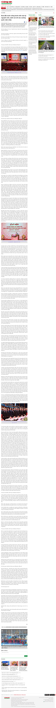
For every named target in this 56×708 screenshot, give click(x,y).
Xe (49, 6)
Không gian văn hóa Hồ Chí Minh (37, 8)
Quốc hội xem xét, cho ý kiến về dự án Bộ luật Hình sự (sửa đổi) (33, 43)
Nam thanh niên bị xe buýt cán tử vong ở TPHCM (46, 57)
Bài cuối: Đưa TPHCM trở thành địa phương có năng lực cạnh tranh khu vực (32, 47)
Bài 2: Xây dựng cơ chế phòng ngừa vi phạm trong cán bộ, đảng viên (32, 33)
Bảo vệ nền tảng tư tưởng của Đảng (49, 9)
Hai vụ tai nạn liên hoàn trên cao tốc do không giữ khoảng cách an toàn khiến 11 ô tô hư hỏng (46, 51)
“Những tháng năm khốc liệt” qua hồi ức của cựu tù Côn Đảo (4, 668)
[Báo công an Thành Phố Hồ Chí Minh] (6, 2)
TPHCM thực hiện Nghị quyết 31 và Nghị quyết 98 (9, 9)
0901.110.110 (24, 694)
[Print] (26, 22)
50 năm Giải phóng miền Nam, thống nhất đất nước (24, 9)
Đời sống (26, 6)
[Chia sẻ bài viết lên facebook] (24, 22)
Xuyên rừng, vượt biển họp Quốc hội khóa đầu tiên (10, 676)
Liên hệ (11, 694)
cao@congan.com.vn (50, 700)
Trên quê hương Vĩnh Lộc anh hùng (7, 681)
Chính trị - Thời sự (9, 8)
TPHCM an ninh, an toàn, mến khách (37, 9)
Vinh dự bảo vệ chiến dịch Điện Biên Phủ (8, 674)
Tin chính (4, 6)
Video (51, 6)
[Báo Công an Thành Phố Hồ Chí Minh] (2, 6)
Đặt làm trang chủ (6, 694)
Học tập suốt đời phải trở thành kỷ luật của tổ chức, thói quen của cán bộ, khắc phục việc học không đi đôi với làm (33, 52)
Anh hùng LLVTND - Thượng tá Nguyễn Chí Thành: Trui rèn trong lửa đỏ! (13, 684)
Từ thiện (42, 6)
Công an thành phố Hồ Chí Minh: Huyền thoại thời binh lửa (11, 679)
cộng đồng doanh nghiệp (23, 627)
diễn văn (15, 71)
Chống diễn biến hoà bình (28, 8)
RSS (36, 12)
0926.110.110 (19, 694)
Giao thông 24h (11, 6)
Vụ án (8, 6)
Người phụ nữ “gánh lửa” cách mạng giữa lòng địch (10, 672)
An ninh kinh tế (17, 6)
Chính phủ (21, 50)
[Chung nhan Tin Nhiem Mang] (48, 701)
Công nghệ (47, 6)
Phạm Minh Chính (8, 71)
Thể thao (30, 6)
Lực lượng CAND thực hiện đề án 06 (18, 8)
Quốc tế (34, 6)
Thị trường (23, 6)
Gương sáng (38, 6)
